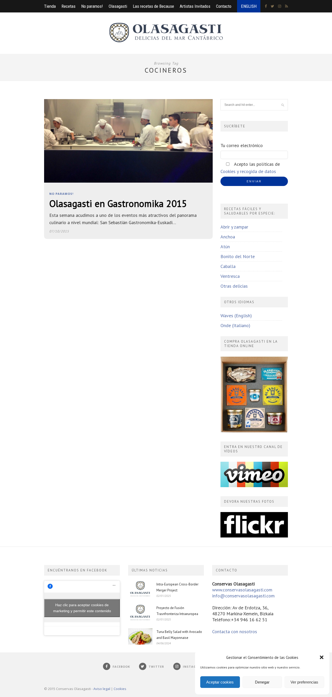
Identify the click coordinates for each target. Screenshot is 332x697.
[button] (321, 657)
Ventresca (230, 276)
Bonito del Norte (237, 256)
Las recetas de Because (153, 6)
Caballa (228, 266)
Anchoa (227, 237)
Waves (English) (236, 316)
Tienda (50, 6)
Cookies (120, 688)
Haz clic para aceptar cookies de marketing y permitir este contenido (82, 608)
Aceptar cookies (220, 682)
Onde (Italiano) (235, 325)
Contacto (223, 6)
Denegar (262, 682)
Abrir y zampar (234, 227)
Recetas (68, 6)
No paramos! (92, 6)
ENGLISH (249, 6)
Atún (225, 247)
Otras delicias (234, 286)
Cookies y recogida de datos (248, 171)
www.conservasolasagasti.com (242, 590)
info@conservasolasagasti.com (243, 596)
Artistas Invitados (195, 6)
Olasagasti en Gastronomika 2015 (118, 203)
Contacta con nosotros (234, 631)
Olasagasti (118, 6)
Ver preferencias (304, 682)
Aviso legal (101, 688)
